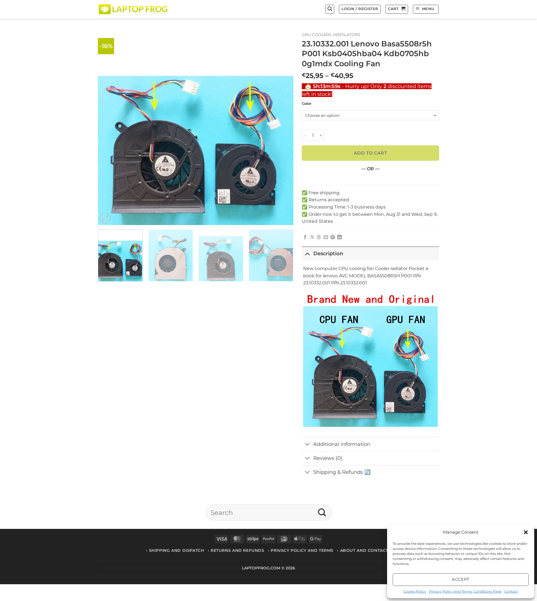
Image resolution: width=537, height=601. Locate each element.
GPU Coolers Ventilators (331, 34)
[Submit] (322, 512)
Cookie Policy (414, 591)
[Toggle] (307, 253)
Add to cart (370, 153)
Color (306, 104)
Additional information (341, 444)
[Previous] (109, 127)
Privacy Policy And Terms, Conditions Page (465, 591)
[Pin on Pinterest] (332, 237)
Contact (511, 591)
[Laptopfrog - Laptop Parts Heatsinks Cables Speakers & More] (133, 9)
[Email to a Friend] (326, 237)
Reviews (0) (327, 458)
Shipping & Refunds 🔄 (342, 472)
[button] (526, 532)
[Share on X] (312, 237)
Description (328, 253)
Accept (461, 579)
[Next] (282, 127)
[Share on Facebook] (305, 237)
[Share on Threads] (319, 237)
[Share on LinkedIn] (339, 237)
